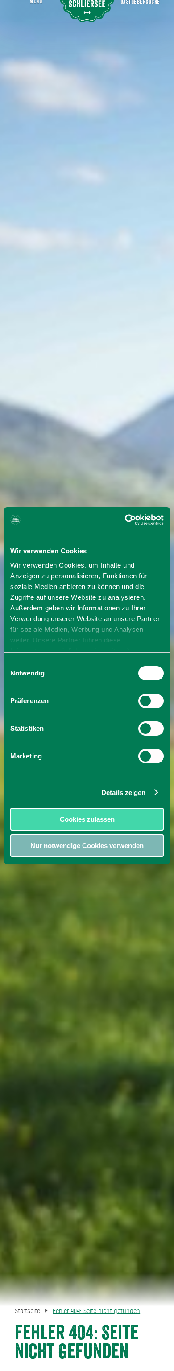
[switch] (151, 701)
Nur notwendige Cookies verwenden (87, 845)
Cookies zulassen (87, 819)
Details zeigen (123, 792)
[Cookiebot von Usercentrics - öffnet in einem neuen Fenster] (125, 520)
